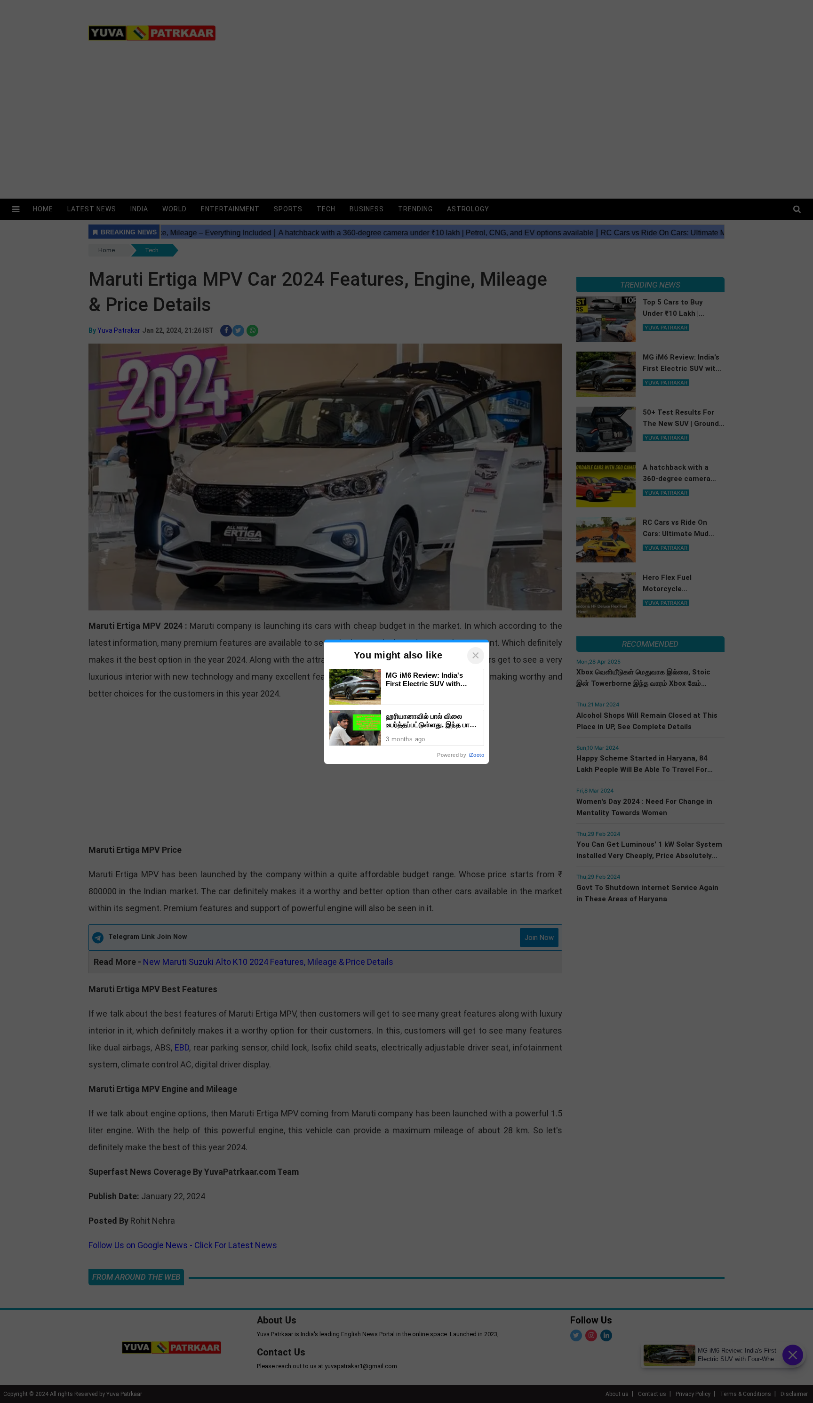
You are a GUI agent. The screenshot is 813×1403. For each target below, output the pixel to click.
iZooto (476, 755)
